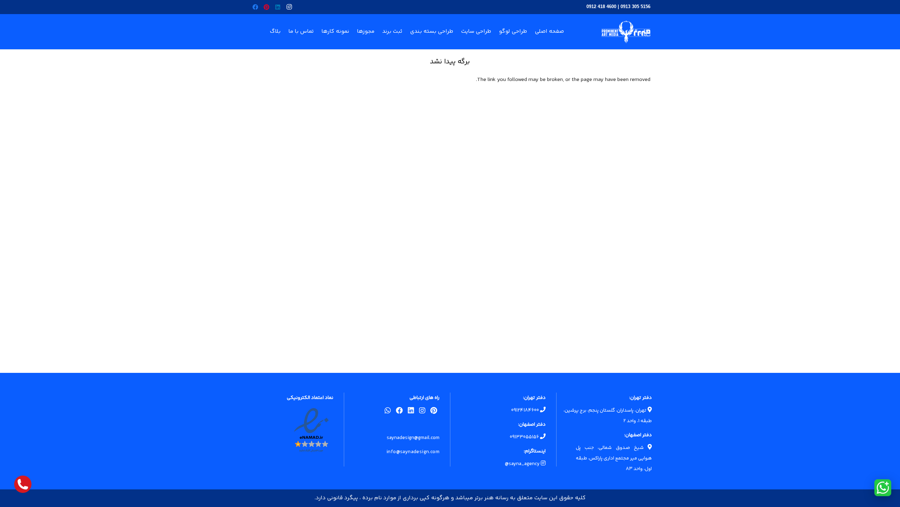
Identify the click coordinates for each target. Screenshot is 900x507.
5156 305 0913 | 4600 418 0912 (618, 6)
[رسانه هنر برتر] (626, 31)
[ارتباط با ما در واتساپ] (883, 487)
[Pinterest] (266, 7)
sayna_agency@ (523, 464)
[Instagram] (289, 7)
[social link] (433, 412)
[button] (318, 31)
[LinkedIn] (277, 7)
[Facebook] (255, 7)
